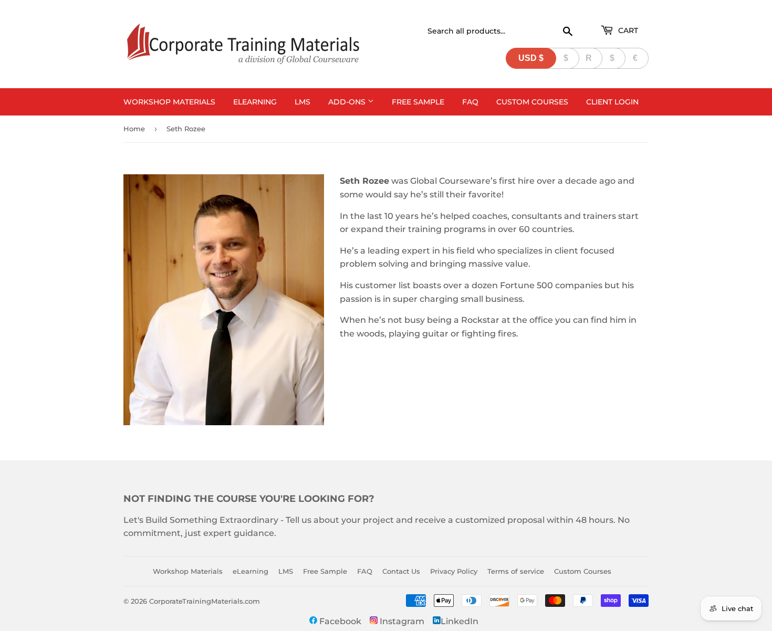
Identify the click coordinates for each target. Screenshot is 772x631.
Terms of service (515, 571)
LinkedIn (459, 621)
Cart (627, 30)
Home (134, 128)
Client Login (612, 102)
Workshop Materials (169, 102)
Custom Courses (532, 102)
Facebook (339, 621)
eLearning (255, 102)
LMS (302, 102)
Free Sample (418, 102)
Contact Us (401, 571)
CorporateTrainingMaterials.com (204, 601)
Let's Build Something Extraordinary (200, 520)
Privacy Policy (453, 571)
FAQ (470, 102)
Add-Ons (348, 102)
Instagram (401, 621)
